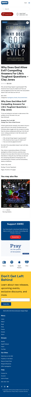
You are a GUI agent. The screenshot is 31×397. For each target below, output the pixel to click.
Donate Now (15, 237)
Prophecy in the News (7, 358)
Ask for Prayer (4, 378)
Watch (2, 321)
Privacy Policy (15, 391)
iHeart (2, 346)
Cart (25, 3)
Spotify (3, 341)
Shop (2, 327)
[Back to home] (4, 3)
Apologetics (10, 97)
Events (3, 329)
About (2, 334)
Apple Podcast (5, 344)
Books (15, 97)
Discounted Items (22, 97)
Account (3, 376)
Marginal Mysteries (6, 364)
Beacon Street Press (6, 361)
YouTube (3, 349)
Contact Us (4, 373)
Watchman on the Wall (7, 356)
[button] (29, 3)
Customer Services (23, 391)
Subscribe (6, 304)
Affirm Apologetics (6, 366)
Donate (3, 332)
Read (2, 324)
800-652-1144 (5, 381)
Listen (2, 319)
